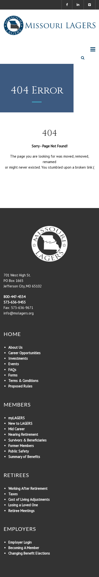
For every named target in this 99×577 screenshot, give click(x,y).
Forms (13, 375)
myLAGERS (16, 418)
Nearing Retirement (23, 434)
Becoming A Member (23, 547)
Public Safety (18, 451)
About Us (15, 347)
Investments (18, 358)
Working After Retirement (28, 488)
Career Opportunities (24, 353)
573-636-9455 (15, 302)
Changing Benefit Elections (29, 553)
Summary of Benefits (24, 456)
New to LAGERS (20, 423)
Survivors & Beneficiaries (27, 440)
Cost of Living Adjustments (29, 499)
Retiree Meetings (21, 510)
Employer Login (20, 542)
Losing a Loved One (23, 505)
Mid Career (16, 429)
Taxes (13, 494)
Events (13, 364)
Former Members (21, 445)
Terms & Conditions (23, 380)
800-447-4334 (14, 296)
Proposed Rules (20, 386)
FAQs (12, 369)
